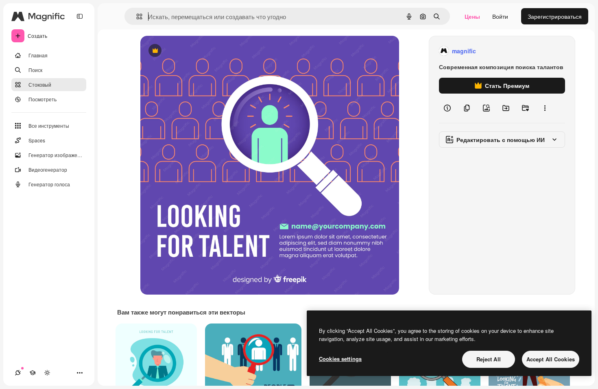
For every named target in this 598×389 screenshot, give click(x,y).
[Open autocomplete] (136, 16)
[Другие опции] (545, 108)
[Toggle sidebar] (79, 16)
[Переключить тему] (47, 372)
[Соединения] (17, 372)
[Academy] (32, 372)
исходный (195, 51)
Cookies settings (340, 359)
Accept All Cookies (550, 359)
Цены (472, 16)
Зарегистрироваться (555, 16)
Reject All (488, 359)
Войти (500, 16)
